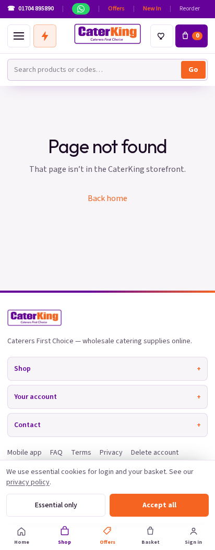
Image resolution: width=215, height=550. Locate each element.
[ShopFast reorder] (44, 35)
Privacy (111, 452)
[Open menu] (18, 35)
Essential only (56, 505)
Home (21, 542)
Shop (107, 369)
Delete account (154, 452)
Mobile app (24, 452)
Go (193, 70)
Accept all (159, 505)
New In (152, 9)
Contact (107, 425)
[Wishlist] (161, 35)
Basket (150, 542)
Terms (81, 452)
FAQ (56, 452)
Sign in (193, 542)
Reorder (190, 9)
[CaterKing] (107, 33)
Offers (116, 9)
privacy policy (28, 482)
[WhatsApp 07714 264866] (81, 9)
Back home (107, 198)
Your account (107, 397)
